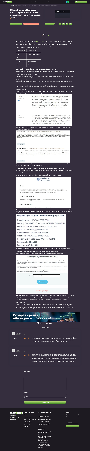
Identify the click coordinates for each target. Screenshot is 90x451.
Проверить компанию (16, 23)
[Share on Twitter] (64, 24)
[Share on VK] (71, 24)
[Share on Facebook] (60, 24)
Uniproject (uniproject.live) (30, 419)
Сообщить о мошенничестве (31, 23)
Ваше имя (26, 392)
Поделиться (61, 21)
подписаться (72, 425)
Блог (60, 1)
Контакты (55, 1)
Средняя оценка (13, 17)
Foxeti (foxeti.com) (28, 417)
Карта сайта (13, 415)
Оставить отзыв (50, 23)
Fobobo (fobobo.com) (29, 415)
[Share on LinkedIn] (67, 24)
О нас (49, 1)
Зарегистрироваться (81, 1)
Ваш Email (26, 396)
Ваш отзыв (26, 375)
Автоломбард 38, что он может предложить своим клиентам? (44, 446)
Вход (73, 1)
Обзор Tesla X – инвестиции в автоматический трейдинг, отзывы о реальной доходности (44, 431)
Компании (37, 1)
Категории (44, 1)
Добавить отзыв (27, 371)
